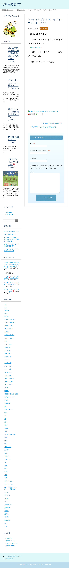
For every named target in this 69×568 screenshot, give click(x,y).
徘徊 (5, 425)
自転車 (6, 498)
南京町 (6, 391)
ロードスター (8, 381)
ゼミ (5, 341)
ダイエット (7, 344)
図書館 (6, 400)
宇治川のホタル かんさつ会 (13, 162)
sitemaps (9, 212)
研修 (5, 475)
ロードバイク (8, 384)
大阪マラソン (8, 409)
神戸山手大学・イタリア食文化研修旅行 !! (43, 127)
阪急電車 (7, 520)
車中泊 (6, 511)
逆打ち (6, 514)
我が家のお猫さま (9, 434)
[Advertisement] (46, 75)
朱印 (5, 453)
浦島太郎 (7, 459)
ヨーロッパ (7, 372)
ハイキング (7, 356)
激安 (5, 468)
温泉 (5, 465)
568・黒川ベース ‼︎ (9, 234)
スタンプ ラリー (9, 335)
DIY (5, 307)
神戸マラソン (8, 481)
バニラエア (7, 363)
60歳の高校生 (9, 558)
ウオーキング (8, 325)
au (5, 304)
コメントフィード (11, 543)
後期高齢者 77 (11, 4)
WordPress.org (10, 545)
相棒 (5, 472)
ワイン (6, 388)
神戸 (5, 478)
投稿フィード (10, 541)
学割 (5, 412)
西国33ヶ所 (7, 504)
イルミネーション (9, 322)
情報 (5, 431)
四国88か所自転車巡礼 (11, 394)
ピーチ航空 (7, 369)
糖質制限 (7, 495)
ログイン (9, 538)
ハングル (7, 360)
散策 (5, 437)
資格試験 (7, 507)
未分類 (6, 450)
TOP (8, 10)
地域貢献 (7, 403)
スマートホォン (9, 338)
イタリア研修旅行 (9, 319)
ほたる (6, 316)
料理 (5, 440)
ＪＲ (5, 526)
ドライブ (7, 350)
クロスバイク (8, 328)
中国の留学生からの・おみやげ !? (52, 123)
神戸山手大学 (43, 28)
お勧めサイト (10, 214)
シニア (6, 332)
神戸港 (6, 492)
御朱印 (6, 428)
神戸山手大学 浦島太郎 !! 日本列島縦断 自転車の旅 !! (13, 53)
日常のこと (7, 447)
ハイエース (7, 353)
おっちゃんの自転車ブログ (13, 556)
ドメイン (7, 347)
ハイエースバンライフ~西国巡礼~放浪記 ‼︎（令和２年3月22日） (11, 239)
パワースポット (9, 366)
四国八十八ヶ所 (9, 397)
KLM (5, 313)
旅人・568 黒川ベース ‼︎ (11, 231)
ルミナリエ (7, 375)
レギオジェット (9, 378)
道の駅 (6, 517)
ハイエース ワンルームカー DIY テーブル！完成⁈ (11, 277)
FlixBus (6, 310)
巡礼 (5, 422)
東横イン (7, 456)
